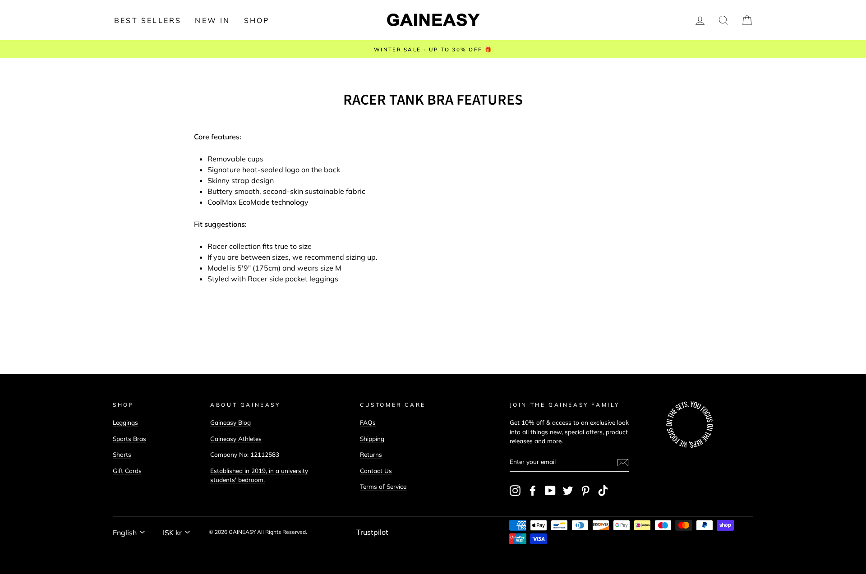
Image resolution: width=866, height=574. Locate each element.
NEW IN (212, 20)
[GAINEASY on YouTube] (550, 490)
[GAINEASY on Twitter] (567, 490)
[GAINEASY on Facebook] (532, 490)
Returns (371, 454)
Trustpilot (372, 532)
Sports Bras (129, 438)
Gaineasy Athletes (236, 438)
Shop (257, 20)
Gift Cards (127, 470)
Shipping (372, 438)
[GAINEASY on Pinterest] (585, 490)
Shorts (122, 454)
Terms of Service (383, 486)
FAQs (368, 422)
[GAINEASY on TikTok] (603, 490)
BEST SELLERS (147, 20)
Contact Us (376, 470)
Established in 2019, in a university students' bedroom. (259, 475)
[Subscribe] (623, 462)
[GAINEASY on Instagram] (515, 490)
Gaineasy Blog (230, 422)
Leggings (125, 422)
